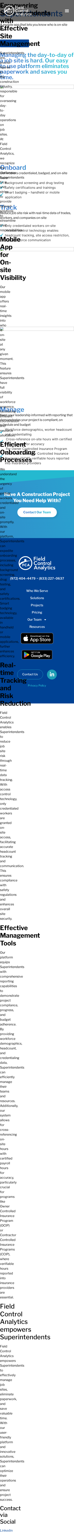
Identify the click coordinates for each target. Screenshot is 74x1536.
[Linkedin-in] (52, 675)
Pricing (37, 612)
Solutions (37, 598)
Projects (37, 605)
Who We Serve (37, 591)
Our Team (34, 619)
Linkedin (6, 1530)
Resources (37, 627)
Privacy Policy (37, 685)
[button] (67, 10)
